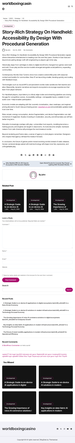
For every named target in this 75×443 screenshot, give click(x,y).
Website (4, 267)
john (43, 174)
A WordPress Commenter (11, 345)
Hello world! (26, 345)
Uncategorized (8, 26)
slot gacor (32, 354)
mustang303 (56, 354)
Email (4, 259)
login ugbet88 (13, 356)
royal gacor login (52, 356)
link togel (12, 354)
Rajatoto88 (40, 354)
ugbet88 (5, 356)
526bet (20, 356)
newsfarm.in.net (44, 107)
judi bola (43, 356)
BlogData (43, 440)
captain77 (5, 354)
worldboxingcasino (19, 428)
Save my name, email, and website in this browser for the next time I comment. (28, 275)
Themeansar (53, 440)
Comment (5, 224)
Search (5, 285)
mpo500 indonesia (22, 354)
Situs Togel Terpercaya (32, 356)
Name (4, 251)
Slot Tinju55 (63, 356)
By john (8, 50)
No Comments (28, 50)
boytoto (64, 354)
